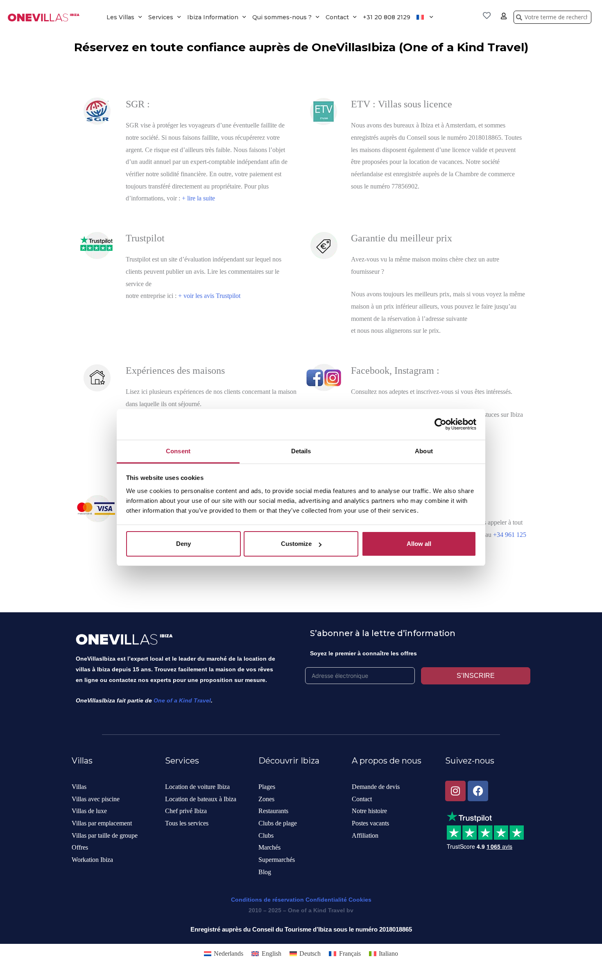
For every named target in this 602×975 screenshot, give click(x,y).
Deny (183, 543)
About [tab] (424, 451)
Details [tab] (301, 451)
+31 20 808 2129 (386, 17)
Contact (337, 17)
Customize (296, 543)
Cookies (360, 899)
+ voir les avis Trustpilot (209, 295)
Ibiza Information (212, 17)
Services (160, 17)
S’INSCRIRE (476, 675)
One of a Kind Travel (182, 700)
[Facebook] (478, 791)
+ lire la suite (198, 198)
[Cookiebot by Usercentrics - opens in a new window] (440, 424)
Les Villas (120, 17)
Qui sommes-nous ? (282, 17)
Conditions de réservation (267, 899)
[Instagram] (455, 791)
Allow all (419, 543)
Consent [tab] (178, 451)
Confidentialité (326, 899)
